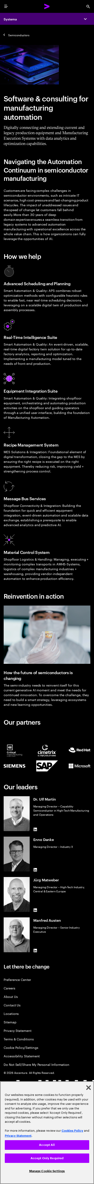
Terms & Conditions (19, 1038)
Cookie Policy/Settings (21, 1047)
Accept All (47, 1144)
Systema (10, 19)
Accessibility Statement (22, 1055)
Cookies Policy (72, 1130)
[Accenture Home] (47, 6)
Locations (11, 1013)
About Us (11, 996)
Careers (9, 988)
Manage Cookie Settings (47, 1171)
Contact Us (12, 1004)
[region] (47, 1132)
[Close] (89, 1088)
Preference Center (17, 979)
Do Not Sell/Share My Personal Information (36, 1064)
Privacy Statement (17, 1030)
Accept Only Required (47, 1158)
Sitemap (10, 1021)
